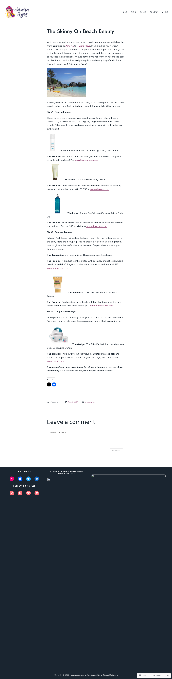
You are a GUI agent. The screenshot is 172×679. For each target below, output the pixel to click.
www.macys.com (55, 361)
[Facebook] (20, 478)
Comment (116, 451)
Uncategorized (90, 402)
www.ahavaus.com (99, 189)
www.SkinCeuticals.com (86, 160)
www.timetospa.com (97, 226)
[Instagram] (12, 478)
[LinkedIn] (37, 478)
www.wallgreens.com (58, 268)
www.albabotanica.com (101, 305)
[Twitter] (28, 478)
